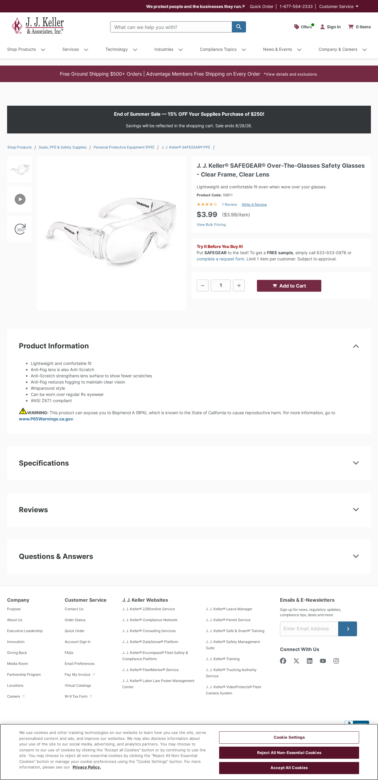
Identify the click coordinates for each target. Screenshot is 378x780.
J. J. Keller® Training (222, 659)
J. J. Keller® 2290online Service (148, 609)
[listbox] (19, 230)
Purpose (14, 609)
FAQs (69, 653)
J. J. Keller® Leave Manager (229, 609)
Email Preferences (79, 664)
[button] (189, 73)
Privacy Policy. (87, 767)
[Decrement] (202, 285)
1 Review (229, 204)
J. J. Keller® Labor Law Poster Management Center (158, 684)
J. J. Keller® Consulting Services (149, 631)
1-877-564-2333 (296, 6)
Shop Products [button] (21, 49)
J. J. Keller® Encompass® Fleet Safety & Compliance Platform (155, 656)
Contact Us (74, 609)
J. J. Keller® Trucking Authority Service (231, 673)
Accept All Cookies (289, 767)
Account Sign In (78, 642)
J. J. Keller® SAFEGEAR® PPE (186, 147)
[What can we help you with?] (239, 26)
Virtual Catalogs (78, 685)
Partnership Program (24, 675)
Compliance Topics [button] (218, 49)
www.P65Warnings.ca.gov (46, 418)
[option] (19, 171)
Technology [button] (116, 49)
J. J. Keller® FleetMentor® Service (150, 670)
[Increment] (239, 285)
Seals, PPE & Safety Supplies (63, 147)
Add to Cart (292, 286)
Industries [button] (163, 49)
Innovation (16, 642)
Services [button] (70, 49)
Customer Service (336, 6)
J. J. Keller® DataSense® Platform (150, 642)
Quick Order (261, 6)
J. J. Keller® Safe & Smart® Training (235, 631)
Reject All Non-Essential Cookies (289, 752)
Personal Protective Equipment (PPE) (124, 147)
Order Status (75, 620)
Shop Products (19, 147)
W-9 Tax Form (76, 696)
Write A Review (254, 204)
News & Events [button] (277, 49)
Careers (14, 696)
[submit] (347, 628)
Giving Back (17, 653)
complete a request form (220, 258)
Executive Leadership (25, 631)
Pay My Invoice (78, 675)
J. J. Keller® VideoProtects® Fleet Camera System (233, 690)
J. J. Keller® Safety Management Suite (233, 645)
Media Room (17, 664)
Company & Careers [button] (338, 49)
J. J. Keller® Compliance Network (149, 620)
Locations (15, 685)
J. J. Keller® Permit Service (228, 620)
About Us (14, 620)
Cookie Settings (289, 737)
